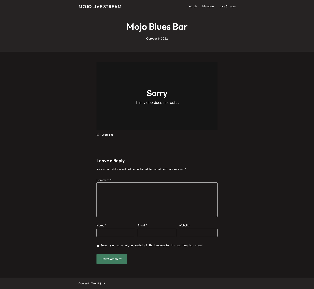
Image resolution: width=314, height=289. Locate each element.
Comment (104, 180)
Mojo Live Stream (100, 6)
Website (184, 225)
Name (101, 225)
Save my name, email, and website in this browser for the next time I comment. (152, 245)
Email (142, 225)
